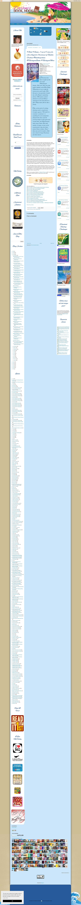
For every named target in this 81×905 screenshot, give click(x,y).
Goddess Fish (14, 532)
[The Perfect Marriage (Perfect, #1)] (55, 863)
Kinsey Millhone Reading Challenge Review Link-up (16, 571)
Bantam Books (14, 463)
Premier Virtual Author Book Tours (17, 618)
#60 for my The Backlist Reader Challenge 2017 (35, 194)
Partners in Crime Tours (16, 608)
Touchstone (14, 684)
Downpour (14, 508)
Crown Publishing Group (16, 503)
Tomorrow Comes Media (16, 681)
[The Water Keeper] (50, 859)
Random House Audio (15, 627)
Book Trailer (14, 481)
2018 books (14, 419)
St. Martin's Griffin (15, 661)
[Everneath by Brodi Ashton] (63, 339)
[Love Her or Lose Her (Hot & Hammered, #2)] (22, 849)
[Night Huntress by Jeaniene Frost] (63, 349)
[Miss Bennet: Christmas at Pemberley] (64, 856)
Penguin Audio (14, 613)
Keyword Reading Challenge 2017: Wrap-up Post (17, 275)
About (18, 24)
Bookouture (14, 483)
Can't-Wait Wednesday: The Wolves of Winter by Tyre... (17, 281)
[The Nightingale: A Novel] (31, 856)
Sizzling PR (14, 653)
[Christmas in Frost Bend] (52, 852)
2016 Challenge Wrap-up (16, 410)
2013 (13, 364)
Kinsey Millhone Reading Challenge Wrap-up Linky (16, 573)
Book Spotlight (14, 479)
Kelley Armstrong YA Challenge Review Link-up (17, 564)
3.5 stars (13, 430)
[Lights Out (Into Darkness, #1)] (34, 863)
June (14, 353)
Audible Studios (14, 454)
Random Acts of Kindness (16, 626)
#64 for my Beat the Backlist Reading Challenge (35, 193)
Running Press (14, 636)
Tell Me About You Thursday (16, 673)
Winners (13, 694)
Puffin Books (14, 621)
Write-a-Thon (14, 699)
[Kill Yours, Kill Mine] (29, 849)
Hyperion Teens (14, 552)
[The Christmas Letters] (57, 852)
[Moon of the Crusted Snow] (41, 863)
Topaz (13, 683)
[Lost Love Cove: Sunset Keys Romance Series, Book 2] (27, 842)
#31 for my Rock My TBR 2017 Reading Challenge (35, 192)
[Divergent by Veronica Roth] (63, 338)
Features (24, 24)
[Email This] (38, 207)
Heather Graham (46, 64)
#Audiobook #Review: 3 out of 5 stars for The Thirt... (18, 310)
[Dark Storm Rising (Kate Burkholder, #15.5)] (24, 859)
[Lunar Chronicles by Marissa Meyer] (63, 343)
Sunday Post (14, 670)
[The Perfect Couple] (22, 870)
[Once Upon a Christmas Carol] (59, 856)
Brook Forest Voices (15, 491)
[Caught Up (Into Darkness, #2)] (38, 852)
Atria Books (14, 450)
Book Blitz (13, 474)
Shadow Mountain (15, 647)
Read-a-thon (14, 631)
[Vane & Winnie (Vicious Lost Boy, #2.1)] (61, 849)
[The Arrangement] (52, 862)
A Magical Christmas (42, 172)
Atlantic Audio (14, 449)
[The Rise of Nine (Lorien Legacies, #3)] (20, 870)
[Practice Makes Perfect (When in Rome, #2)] (43, 859)
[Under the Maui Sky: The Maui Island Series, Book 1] (38, 849)
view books (67, 145)
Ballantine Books (15, 461)
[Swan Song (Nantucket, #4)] (13, 870)
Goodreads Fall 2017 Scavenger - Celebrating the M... (18, 270)
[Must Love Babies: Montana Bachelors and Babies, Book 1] (31, 845)
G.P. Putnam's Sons (15, 527)
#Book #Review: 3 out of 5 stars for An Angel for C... (18, 329)
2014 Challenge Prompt (16, 403)
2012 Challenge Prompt (16, 393)
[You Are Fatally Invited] (57, 863)
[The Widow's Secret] (61, 845)
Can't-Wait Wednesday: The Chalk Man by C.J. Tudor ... (18, 332)
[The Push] (29, 859)
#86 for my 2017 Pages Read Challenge (33, 189)
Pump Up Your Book (15, 622)
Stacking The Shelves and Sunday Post (17, 259)
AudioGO (13, 456)
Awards (13, 460)
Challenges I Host (53, 24)
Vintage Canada (14, 687)
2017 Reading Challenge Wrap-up (17, 417)
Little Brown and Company (16, 580)
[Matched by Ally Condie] (63, 344)
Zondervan (14, 703)
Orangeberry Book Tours (16, 604)
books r (13, 487)
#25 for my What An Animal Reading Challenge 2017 (36, 199)
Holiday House (14, 549)
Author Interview (14, 457)
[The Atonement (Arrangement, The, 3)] (48, 859)
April (14, 356)
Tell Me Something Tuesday (16, 675)
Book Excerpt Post (15, 475)
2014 (13, 363)
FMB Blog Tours (14, 523)
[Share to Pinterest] (42, 207)
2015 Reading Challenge (16, 406)
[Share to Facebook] (41, 207)
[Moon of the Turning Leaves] (41, 859)
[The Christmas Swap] (61, 852)
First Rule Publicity (15, 520)
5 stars (13, 437)
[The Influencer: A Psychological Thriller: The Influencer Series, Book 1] (36, 849)
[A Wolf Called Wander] (52, 842)
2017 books (31, 209)
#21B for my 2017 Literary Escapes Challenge (35, 197)
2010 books (14, 385)
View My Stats (14, 827)
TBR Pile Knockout (15, 672)
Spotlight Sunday (15, 660)
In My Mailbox (14, 559)
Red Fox (13, 633)
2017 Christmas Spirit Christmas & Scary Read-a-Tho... (18, 312)
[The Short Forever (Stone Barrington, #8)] (22, 862)
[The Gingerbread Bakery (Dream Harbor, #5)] (50, 842)
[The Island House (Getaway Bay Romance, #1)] (48, 852)
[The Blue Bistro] (50, 863)
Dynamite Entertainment (16, 511)
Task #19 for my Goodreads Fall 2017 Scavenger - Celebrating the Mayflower (40, 202)
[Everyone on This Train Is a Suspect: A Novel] (64, 859)
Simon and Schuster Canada (17, 651)
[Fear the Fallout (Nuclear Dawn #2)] (18, 852)
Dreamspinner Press (15, 510)
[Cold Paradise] (45, 863)
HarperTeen (14, 545)
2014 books (14, 401)
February (14, 358)
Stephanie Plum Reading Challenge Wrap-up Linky (16, 667)
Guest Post (14, 537)
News (13, 595)
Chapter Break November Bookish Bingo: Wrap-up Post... (17, 324)
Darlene (31, 207)
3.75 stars (13, 431)
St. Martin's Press (15, 662)
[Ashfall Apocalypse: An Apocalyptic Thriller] (13, 849)
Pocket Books (14, 617)
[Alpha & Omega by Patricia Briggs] (63, 327)
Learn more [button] (5, 897)
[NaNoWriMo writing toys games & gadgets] (63, 245)
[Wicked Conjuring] (20, 845)
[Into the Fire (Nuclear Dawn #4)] (13, 852)
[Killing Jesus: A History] (34, 859)
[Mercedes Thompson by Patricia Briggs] (63, 346)
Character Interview (15, 498)
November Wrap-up (16, 340)
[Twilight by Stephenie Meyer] (63, 352)
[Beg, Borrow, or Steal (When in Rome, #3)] (41, 849)
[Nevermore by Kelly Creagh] (63, 347)
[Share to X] (40, 207)
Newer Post (29, 243)
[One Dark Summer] (20, 842)
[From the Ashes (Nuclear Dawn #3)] (15, 852)
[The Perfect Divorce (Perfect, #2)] (22, 852)
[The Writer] (41, 856)
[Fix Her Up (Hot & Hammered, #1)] (45, 859)
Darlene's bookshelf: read (17, 838)
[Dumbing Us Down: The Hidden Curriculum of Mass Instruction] (24, 856)
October (14, 347)
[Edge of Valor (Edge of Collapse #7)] (24, 863)
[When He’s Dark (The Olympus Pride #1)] (61, 863)
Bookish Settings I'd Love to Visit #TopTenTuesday (18, 334)
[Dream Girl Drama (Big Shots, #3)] (64, 863)
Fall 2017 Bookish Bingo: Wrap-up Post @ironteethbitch (18, 342)
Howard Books (14, 551)
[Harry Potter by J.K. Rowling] (63, 340)
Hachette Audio (14, 538)
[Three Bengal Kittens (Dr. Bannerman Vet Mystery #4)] (41, 842)
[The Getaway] (22, 842)
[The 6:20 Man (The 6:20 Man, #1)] (61, 842)
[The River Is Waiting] (59, 842)
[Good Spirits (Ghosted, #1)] (29, 852)
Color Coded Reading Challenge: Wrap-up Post (17, 264)
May (14, 354)
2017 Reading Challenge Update (17, 415)
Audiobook (14, 455)
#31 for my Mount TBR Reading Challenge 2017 (35, 191)
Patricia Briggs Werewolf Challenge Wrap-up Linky (16, 612)
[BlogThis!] (39, 207)
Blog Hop (13, 469)
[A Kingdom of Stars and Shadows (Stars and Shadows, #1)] (13, 845)
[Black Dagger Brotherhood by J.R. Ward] (63, 329)
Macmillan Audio (15, 585)
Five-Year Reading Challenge (17, 521)
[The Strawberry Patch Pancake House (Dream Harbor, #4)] (22, 859)
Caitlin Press (14, 492)
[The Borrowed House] (18, 845)
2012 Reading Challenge (16, 395)
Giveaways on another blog (16, 529)
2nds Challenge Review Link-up (17, 425)
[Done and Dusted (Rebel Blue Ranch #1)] (48, 863)
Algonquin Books (15, 441)
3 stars (34, 209)
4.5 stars (13, 436)
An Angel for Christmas (46, 63)
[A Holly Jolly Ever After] (22, 856)
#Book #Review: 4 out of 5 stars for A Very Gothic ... (18, 257)
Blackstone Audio (15, 468)
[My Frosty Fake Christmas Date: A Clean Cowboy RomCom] (48, 856)
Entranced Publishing (15, 516)
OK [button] (12, 900)
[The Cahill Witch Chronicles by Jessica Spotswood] (63, 331)
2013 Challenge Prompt (16, 398)
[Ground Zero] (64, 842)
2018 (13, 252)
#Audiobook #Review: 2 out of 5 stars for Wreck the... (18, 272)
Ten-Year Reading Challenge (17, 676)
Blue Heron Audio (15, 472)
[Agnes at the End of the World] (20, 863)
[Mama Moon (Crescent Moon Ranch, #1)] (59, 849)
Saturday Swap (14, 638)
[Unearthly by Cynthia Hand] (63, 353)
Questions (13, 624)
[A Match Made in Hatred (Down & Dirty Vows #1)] (55, 849)
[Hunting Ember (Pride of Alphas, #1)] (36, 845)
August (14, 350)
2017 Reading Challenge (63, 160)
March (14, 357)
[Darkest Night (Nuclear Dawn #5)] (64, 849)
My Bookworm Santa (15, 594)
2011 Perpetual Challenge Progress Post (16, 389)
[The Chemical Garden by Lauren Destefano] (63, 333)
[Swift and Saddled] (52, 859)
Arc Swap (13, 444)
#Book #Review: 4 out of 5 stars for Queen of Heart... (18, 327)
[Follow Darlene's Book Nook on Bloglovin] (17, 79)
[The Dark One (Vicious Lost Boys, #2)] (43, 852)
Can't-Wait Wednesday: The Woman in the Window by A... (18, 294)
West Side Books (15, 689)
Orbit (13, 605)
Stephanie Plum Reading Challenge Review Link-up (16, 665)
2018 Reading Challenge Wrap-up (17, 423)
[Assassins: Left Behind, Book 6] (64, 845)
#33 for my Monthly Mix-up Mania (32, 198)
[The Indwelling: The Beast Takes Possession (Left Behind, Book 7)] (50, 845)
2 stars (13, 384)
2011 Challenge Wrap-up (16, 387)
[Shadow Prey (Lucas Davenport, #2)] (31, 863)
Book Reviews (43, 24)
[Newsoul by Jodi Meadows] (63, 348)
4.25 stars (13, 435)
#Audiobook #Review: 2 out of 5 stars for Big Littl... (18, 307)
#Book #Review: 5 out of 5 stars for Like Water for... (18, 268)
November (15, 346)
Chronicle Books (15, 500)
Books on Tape (14, 486)
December (15, 255)
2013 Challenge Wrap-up (16, 399)
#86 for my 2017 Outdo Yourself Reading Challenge (35, 188)
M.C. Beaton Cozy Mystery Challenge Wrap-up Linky (16, 584)
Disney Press (14, 505)
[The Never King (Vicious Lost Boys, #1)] (45, 852)
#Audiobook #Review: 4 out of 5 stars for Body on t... (18, 279)
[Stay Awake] (43, 842)
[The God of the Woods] (20, 859)
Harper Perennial (15, 543)
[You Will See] (66, 845)
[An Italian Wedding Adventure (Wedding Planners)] (22, 845)
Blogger (42, 882)
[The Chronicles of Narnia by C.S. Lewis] (63, 335)
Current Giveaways (33, 24)
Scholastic (14, 639)
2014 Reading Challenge (16, 405)
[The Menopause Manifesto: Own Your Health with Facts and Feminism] (36, 859)
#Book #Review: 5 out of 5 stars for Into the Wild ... (18, 277)
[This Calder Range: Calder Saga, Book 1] (38, 845)
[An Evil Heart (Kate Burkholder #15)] (31, 859)
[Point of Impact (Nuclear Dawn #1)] (20, 852)
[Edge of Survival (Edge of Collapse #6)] (66, 863)
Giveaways (14, 528)
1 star (13, 378)
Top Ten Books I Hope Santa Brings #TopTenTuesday (17, 296)
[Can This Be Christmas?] (64, 852)
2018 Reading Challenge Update (17, 421)
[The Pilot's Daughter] (24, 842)
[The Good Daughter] (66, 859)
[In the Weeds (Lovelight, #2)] (15, 849)
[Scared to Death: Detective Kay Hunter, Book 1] (34, 845)
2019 (13, 251)
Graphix (13, 533)
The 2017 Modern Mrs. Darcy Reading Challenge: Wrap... (18, 305)
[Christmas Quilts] (43, 856)
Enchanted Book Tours (16, 514)
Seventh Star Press (15, 646)
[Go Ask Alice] (15, 842)
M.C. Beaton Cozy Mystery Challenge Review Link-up (16, 582)
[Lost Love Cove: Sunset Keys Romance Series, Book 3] (34, 842)
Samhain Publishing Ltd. (16, 637)
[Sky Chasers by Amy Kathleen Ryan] (63, 351)
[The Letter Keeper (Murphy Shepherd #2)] (38, 859)
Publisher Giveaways (15, 620)
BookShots (14, 488)
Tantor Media (14, 671)
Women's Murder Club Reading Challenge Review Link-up (17, 696)
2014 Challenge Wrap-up (16, 404)
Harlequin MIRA (38, 209)
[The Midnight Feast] (29, 863)
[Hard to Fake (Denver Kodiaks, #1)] (27, 845)
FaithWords (14, 517)
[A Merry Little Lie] (13, 856)
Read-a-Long (14, 630)
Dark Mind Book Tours (15, 504)
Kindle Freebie (14, 569)
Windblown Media (15, 693)
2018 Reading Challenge (16, 420)
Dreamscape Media (15, 509)
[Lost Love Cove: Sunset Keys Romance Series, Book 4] (31, 842)
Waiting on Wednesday (16, 688)
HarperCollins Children (16, 544)
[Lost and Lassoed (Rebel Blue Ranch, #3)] (43, 845)
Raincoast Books (15, 625)
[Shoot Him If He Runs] (48, 842)
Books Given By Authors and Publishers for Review (16, 485)
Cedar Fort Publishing (15, 494)
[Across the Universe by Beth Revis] (63, 326)
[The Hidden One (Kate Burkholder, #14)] (38, 863)
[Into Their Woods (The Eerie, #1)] (57, 849)
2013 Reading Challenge (16, 400)
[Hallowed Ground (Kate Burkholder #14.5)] (27, 870)
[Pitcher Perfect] (43, 849)
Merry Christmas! (16, 285)
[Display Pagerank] (14, 830)
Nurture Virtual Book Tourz (16, 602)
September (15, 349)
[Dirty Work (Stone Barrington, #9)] (55, 860)
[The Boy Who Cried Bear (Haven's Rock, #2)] (27, 863)
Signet (13, 648)
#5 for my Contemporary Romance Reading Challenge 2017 (37, 200)
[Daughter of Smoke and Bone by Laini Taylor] (63, 337)
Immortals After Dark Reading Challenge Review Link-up (17, 555)
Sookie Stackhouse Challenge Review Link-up (17, 655)
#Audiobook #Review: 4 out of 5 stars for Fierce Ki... (18, 292)
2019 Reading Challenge (63, 137)
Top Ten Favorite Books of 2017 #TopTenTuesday (18, 317)
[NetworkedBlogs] (17, 146)
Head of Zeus (14, 546)
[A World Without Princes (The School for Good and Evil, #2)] (61, 859)
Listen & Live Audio (15, 577)
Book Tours (62, 24)
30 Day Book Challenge (16, 432)
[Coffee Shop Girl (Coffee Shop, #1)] (34, 849)
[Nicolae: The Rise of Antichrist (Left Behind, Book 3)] (27, 849)
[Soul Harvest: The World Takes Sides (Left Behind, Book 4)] (24, 849)
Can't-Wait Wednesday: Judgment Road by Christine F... (18, 314)
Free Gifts (13, 526)
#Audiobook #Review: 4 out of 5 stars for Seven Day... (18, 344)
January (14, 360)
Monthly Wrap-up (15, 593)
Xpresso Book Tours (15, 702)
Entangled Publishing (15, 515)
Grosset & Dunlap (15, 534)
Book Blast (14, 473)
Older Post (52, 243)
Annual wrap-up (14, 443)
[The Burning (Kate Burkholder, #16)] (55, 842)
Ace (12, 438)
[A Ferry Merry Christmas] (18, 856)
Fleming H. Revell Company (16, 522)
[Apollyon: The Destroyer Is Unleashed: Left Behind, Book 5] (18, 849)
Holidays (13, 550)
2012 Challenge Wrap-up (16, 394)
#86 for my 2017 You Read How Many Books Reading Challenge (38, 187)
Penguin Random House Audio (17, 614)
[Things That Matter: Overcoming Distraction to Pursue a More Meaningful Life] (59, 859)
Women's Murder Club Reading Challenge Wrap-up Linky (17, 698)
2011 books (14, 386)
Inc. (12, 560)
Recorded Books (15, 632)
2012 (13, 366)
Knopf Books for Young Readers (17, 574)
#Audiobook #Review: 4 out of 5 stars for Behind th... (18, 266)
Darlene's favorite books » (65, 872)
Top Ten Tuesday (15, 682)
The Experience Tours (15, 677)
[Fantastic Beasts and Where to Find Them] (57, 859)
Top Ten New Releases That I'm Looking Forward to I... (18, 284)
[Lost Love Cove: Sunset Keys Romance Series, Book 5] (29, 842)
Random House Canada (16, 628)
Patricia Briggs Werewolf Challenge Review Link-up (16, 610)
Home (12, 24)
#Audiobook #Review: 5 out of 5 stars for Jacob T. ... (18, 261)
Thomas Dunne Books (15, 678)
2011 (13, 367)
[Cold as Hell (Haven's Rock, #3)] (59, 852)
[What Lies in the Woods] (43, 863)
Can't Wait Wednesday (16, 493)
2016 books (14, 409)
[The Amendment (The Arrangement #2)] (18, 863)
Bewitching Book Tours (16, 466)
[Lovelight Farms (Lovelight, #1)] (52, 849)
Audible (13, 451)
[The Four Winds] (59, 863)
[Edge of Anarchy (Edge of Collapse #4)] (24, 870)
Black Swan (14, 467)
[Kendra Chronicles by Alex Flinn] (63, 341)
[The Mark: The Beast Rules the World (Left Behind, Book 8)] (45, 845)
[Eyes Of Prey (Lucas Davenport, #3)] (31, 852)
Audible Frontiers (15, 452)
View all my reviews (30, 204)
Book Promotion (14, 478)
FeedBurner (20, 100)
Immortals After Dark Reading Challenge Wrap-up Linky (17, 558)
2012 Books (14, 392)
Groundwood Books (15, 535)
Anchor (13, 442)
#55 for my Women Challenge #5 (32, 190)
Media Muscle (14, 590)
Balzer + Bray (14, 462)
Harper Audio (14, 540)
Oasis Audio (14, 603)
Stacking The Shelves (15, 663)
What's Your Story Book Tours (17, 690)
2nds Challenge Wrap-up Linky (17, 427)
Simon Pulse (14, 652)
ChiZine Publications (15, 499)
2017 (13, 254)
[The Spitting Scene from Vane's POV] (57, 842)
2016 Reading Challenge (16, 411)
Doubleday (14, 506)
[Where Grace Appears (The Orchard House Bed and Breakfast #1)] (50, 849)
